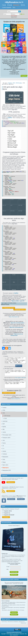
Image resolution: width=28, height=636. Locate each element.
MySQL (4, 426)
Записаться (14, 612)
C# (3, 445)
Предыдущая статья (9, 307)
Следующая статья (19, 309)
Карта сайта (5, 464)
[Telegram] (9, 348)
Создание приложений (9, 514)
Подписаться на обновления (16, 334)
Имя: (8, 569)
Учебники (4, 454)
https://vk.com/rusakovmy (16, 327)
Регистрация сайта (6, 434)
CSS (4, 413)
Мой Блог (23, 5)
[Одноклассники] (6, 348)
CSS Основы (7, 415)
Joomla (4, 432)
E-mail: (8, 566)
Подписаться (11, 482)
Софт (3, 459)
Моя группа (21, 499)
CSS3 (5, 418)
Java (3, 440)
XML (3, 429)
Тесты (14, 7)
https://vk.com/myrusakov (17, 322)
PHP (3, 424)
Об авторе (9, 5)
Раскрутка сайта (6, 437)
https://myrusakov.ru (14, 316)
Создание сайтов (8, 510)
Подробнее (24, 75)
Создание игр (7, 512)
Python (4, 443)
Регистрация (14, 15)
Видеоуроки (5, 456)
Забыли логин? (14, 17)
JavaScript (4, 421)
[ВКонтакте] (3, 348)
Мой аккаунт (11, 499)
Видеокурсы (16, 5)
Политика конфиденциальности (14, 632)
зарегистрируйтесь (16, 398)
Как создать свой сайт (20, 377)
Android (4, 451)
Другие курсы (14, 574)
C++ (3, 448)
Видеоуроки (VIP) (6, 470)
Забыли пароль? (14, 16)
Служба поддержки (6, 7)
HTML (3, 410)
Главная (4, 5)
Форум (4, 462)
